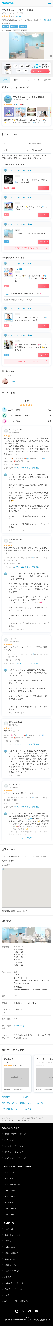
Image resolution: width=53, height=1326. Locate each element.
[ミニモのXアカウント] (23, 1312)
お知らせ (7, 1241)
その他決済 (18, 986)
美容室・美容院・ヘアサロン (15, 1134)
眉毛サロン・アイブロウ (13, 1152)
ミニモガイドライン (12, 1271)
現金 (15, 971)
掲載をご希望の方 (11, 1253)
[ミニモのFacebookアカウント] (29, 1312)
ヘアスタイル (9, 1172)
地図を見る (47, 20)
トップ (4, 1118)
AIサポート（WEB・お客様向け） (17, 1301)
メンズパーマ (9, 1196)
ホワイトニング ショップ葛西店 (20, 170)
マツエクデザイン (11, 1208)
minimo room (9, 1247)
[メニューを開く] (49, 2)
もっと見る (25, 838)
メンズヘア (8, 1178)
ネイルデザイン (10, 1202)
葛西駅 (4, 1120)
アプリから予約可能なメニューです (26, 248)
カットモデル (9, 1214)
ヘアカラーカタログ (12, 1184)
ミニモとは (8, 1229)
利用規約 (7, 1277)
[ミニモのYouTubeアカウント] (36, 1311)
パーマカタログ (10, 1190)
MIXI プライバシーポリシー (15, 1289)
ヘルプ (7, 1295)
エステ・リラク (14, 1118)
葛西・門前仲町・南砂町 (35, 1118)
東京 (22, 1118)
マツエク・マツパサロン (13, 1146)
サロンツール (9, 1259)
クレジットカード (21, 978)
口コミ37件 (17, 16)
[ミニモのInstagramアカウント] (16, 1312)
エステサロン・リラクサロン (15, 1158)
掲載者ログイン (10, 1265)
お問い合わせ (19, 1025)
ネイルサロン (9, 1140)
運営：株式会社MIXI (12, 1235)
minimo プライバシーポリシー (16, 1283)
